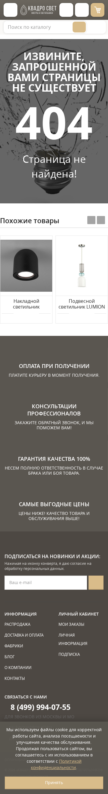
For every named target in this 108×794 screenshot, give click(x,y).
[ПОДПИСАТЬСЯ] (96, 583)
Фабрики (13, 646)
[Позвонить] (82, 10)
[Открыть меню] (10, 10)
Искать (79, 27)
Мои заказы (71, 624)
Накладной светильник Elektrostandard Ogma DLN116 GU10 (26, 304)
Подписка (69, 654)
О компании (18, 667)
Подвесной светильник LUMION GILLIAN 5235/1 (81, 304)
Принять (54, 782)
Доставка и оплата (24, 635)
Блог (9, 656)
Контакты (14, 678)
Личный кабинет (78, 614)
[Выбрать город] (66, 10)
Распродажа (17, 624)
